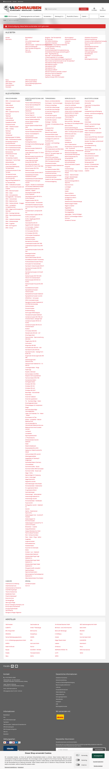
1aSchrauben (9, 624)
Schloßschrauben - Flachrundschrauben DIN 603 (33, 256)
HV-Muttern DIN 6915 (31, 331)
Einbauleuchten (49, 128)
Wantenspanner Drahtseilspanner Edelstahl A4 (34, 575)
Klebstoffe (87, 135)
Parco (81, 646)
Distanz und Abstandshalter (52, 101)
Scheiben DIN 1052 (30, 384)
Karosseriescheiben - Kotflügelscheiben (31, 381)
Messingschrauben (30, 253)
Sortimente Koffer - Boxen (32, 466)
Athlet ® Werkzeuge (35, 627)
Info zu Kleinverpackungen (9, 719)
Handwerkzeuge (69, 168)
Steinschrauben (29, 306)
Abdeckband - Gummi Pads (13, 160)
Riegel (27, 407)
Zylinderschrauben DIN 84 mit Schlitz (33, 321)
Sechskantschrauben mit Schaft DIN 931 (34, 273)
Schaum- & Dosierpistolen (92, 164)
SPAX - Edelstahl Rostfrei (12, 111)
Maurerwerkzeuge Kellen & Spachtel (72, 181)
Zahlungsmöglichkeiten (61, 697)
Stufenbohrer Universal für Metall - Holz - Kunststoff (74, 147)
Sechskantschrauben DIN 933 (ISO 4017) (33, 269)
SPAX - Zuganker (10, 223)
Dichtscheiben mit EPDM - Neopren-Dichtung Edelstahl (33, 375)
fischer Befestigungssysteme (13, 637)
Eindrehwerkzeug (30, 310)
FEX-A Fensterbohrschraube (13, 145)
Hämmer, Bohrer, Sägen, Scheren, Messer (74, 171)
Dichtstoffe (88, 103)
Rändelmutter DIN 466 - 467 (32, 333)
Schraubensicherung (90, 145)
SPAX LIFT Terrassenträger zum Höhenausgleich (53, 154)
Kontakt (15, 1)
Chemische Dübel (89, 101)
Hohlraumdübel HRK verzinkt (33, 454)
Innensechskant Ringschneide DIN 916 (34, 207)
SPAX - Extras (9, 228)
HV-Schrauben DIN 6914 (31, 231)
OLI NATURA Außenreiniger (52, 107)
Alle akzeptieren (98, 756)
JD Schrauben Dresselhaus (32, 235)
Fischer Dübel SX (29, 113)
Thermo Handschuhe (11, 592)
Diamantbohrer (69, 138)
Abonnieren (99, 750)
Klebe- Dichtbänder (90, 130)
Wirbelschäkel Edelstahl (31, 554)
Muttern (27, 328)
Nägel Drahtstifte (30, 479)
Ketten (27, 550)
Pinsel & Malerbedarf (11, 596)
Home (4, 20)
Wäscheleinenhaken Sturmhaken (34, 578)
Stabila (7, 653)
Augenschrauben (30, 541)
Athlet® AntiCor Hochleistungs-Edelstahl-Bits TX (73, 108)
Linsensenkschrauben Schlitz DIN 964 (34, 250)
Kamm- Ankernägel (30, 477)
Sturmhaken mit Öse (30, 417)
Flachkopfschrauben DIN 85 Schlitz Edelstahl (32, 193)
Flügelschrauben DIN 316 (31, 200)
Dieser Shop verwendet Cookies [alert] (38, 753)
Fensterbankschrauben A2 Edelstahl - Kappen (32, 189)
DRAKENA (8, 634)
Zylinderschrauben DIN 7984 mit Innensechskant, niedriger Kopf (34, 317)
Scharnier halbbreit (30, 397)
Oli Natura (57, 646)
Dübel (26, 444)
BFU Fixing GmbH (10, 631)
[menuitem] (11, 16)
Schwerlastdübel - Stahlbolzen (33, 501)
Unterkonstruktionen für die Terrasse (13, 171)
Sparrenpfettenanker (31, 435)
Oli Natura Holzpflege (51, 105)
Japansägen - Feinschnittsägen (73, 214)
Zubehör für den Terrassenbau (53, 179)
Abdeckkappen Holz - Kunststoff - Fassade (34, 516)
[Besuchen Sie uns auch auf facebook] (12, 666)
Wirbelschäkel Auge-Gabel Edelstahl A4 (32, 561)
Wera (7, 656)
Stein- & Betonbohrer (70, 144)
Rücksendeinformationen (62, 689)
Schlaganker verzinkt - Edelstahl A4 (34, 506)
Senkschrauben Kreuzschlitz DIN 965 (34, 284)
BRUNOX (82, 631)
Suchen (83, 9)
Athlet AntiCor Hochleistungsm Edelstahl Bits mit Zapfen (73, 112)
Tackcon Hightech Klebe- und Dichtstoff (93, 150)
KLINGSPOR (83, 640)
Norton (32, 646)
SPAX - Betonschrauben (12, 191)
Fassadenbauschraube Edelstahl (34, 178)
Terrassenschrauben (50, 163)
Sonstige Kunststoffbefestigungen (34, 144)
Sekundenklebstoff (90, 153)
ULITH (56, 653)
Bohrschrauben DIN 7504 (32, 168)
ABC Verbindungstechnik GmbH (88, 624)
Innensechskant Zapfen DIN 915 (33, 214)
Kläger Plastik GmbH (60, 640)
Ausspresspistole (89, 158)
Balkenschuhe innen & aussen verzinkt (33, 428)
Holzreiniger (88, 122)
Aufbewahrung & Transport (72, 101)
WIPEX (56, 656)
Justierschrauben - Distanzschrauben (30, 238)
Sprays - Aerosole (89, 168)
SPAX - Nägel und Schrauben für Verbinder (14, 210)
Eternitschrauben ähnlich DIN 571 (34, 172)
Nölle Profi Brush (10, 646)
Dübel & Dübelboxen (30, 446)
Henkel (57, 637)
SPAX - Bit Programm (11, 225)
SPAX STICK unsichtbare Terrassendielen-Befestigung (53, 158)
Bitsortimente (68, 119)
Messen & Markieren (70, 195)
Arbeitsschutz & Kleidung (12, 583)
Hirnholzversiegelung (50, 181)
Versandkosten (59, 699)
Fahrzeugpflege (10, 600)
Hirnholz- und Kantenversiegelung (94, 113)
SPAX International (85, 649)
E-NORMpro (58, 634)
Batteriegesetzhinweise (61, 706)
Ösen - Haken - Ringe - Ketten (33, 537)
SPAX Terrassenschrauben (52, 161)
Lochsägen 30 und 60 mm (52, 139)
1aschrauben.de (34, 624)
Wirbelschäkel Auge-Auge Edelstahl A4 (32, 557)
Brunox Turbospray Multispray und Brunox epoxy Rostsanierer (15, 605)
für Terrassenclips (10, 182)
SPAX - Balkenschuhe (11, 201)
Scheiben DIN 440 (30, 388)
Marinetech (83, 643)
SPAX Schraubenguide (8, 727)
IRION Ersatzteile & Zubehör (72, 164)
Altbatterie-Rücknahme (61, 677)
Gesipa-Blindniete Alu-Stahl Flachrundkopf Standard (32, 532)
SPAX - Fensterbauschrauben (13, 139)
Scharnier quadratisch (31, 399)
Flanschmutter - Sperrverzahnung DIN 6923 (34, 338)
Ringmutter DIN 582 (30, 345)
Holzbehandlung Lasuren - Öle (93, 128)
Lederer (57, 643)
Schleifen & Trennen (70, 220)
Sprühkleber (88, 147)
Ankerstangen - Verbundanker (33, 494)
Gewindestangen (30, 492)
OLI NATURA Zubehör (51, 120)
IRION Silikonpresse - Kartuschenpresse (70, 161)
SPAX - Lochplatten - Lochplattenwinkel (11, 206)
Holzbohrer (68, 140)
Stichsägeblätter (69, 212)
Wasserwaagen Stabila (71, 203)
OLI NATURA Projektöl (51, 115)
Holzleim (87, 120)
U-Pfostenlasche (30, 438)
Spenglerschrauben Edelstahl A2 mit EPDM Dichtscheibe (34, 303)
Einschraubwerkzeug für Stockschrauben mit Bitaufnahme (74, 128)
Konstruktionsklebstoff (91, 139)
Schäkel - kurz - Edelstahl (32, 552)
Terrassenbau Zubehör (12, 158)
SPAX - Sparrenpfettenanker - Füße (14, 216)
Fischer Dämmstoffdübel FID (32, 105)
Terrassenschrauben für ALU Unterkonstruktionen (53, 172)
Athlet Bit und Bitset (70, 105)
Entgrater (67, 166)
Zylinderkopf (9, 135)
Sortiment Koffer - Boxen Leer (33, 471)
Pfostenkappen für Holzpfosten (33, 405)
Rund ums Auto (10, 598)
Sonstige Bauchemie (31, 142)
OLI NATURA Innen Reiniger (52, 109)
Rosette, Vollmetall (30, 372)
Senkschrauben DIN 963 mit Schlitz (32, 280)
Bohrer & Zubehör (69, 136)
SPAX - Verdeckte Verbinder (13, 219)
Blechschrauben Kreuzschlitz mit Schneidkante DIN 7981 (34, 157)
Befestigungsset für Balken (13, 137)
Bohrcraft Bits (69, 125)
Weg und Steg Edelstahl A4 (13, 180)
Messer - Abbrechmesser (72, 175)
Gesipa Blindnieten (30, 529)
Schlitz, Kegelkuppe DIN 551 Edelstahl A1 (32, 219)
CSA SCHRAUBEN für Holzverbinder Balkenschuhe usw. (34, 424)
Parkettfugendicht (90, 126)
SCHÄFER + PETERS (35, 649)
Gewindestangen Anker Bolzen (33, 483)
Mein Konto (20, 1)
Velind (81, 653)
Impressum (58, 701)
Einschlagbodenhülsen (31, 403)
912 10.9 (27, 586)
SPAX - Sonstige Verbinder (13, 213)
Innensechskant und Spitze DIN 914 (33, 211)
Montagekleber (89, 143)
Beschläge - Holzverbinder (32, 392)
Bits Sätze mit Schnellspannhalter (74, 123)
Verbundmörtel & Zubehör (92, 156)
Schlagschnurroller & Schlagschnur (70, 198)
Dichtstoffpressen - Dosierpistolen (74, 150)
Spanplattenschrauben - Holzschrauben (31, 290)
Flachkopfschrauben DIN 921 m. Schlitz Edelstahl (33, 197)
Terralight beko (49, 130)
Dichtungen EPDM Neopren (32, 312)
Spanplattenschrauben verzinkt (33, 296)
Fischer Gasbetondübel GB (32, 119)
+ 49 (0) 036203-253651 (10, 677)
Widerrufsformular (60, 694)
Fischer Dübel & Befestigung (32, 102)
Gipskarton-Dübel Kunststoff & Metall (33, 451)
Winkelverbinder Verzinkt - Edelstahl (32, 440)
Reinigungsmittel (89, 162)
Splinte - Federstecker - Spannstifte (31, 512)
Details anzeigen (98, 766)
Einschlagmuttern (30, 335)
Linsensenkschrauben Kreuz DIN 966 (34, 246)
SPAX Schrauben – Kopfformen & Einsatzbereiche (14, 724)
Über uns (5, 731)
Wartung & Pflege (10, 602)
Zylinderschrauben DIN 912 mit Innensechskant (33, 325)
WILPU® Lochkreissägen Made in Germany (73, 217)
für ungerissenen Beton (31, 488)
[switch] (78, 755)
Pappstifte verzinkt (30, 481)
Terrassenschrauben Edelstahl (33, 315)
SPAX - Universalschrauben (13, 101)
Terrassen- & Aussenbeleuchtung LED (54, 125)
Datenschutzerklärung (61, 680)
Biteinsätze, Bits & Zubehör (72, 103)
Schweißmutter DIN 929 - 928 (33, 347)
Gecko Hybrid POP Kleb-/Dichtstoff (94, 137)
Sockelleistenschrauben (31, 287)
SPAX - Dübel (9, 193)
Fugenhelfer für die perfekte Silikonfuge (92, 106)
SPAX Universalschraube (31, 300)
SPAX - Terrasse (10, 156)
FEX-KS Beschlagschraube (13, 150)
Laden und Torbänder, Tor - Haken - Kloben (34, 414)
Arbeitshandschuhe (11, 586)
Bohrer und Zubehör (11, 164)
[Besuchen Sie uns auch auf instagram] (16, 666)
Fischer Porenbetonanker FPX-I (33, 131)
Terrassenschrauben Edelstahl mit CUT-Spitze (54, 166)
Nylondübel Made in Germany (33, 462)
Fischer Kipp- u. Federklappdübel (34, 129)
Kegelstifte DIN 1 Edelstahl (32, 225)
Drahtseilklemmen (30, 543)
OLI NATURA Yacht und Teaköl (53, 118)
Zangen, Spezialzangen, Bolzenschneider (71, 177)
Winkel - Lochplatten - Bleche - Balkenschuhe (33, 420)
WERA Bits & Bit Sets (70, 134)
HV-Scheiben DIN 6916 (31, 233)
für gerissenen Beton (31, 490)
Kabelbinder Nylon (10, 594)
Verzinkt (27, 509)
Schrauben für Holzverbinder (33, 264)
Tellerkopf (8, 109)
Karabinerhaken (29, 545)
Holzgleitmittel (89, 118)
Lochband (28, 431)
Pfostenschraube (10, 124)
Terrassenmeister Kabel (51, 134)
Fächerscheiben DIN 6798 (32, 378)
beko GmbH (83, 627)
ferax (81, 634)
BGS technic (33, 631)
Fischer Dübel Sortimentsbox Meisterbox (33, 110)
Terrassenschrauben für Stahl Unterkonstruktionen (53, 176)
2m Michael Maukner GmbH (62, 624)
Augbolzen (28, 539)
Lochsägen (68, 187)
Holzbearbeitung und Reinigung (93, 111)
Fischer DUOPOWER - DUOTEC (33, 117)
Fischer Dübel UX (29, 115)
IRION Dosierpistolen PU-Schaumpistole (71, 157)
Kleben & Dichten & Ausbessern (93, 132)
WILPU (32, 656)
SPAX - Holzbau (10, 129)
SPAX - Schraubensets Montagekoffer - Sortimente (13, 196)
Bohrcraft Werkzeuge (61, 631)
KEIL (31, 640)
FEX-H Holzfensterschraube (13, 147)
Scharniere (28, 394)
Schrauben (28, 146)
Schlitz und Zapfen (30, 217)
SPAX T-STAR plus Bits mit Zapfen (74, 131)
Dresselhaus (33, 634)
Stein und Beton (69, 193)
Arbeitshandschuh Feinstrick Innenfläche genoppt (13, 588)
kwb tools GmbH (34, 643)
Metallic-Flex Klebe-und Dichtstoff (94, 141)
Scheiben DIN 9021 (30, 390)
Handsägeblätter (69, 210)
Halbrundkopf (9, 105)
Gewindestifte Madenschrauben (34, 204)
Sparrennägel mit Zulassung (33, 475)
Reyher (7, 649)
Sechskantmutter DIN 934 (32, 349)
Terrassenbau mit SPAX (51, 147)
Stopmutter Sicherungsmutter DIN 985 (34, 356)
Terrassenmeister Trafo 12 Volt (53, 136)
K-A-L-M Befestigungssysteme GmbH (16, 640)
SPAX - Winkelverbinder (12, 221)
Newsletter (6, 734)
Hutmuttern (28, 343)
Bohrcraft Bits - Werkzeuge (72, 121)
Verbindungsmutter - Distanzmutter (30, 360)
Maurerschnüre (69, 185)
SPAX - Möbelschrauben (12, 126)
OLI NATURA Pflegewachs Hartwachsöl (52, 112)
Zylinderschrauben (30, 583)
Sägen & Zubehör (69, 206)
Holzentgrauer (88, 115)
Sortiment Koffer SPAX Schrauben (34, 468)
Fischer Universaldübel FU (32, 133)
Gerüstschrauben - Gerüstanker (34, 202)
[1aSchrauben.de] (22, 9)
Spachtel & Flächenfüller (91, 166)
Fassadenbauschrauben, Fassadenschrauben (32, 175)
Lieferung (58, 687)
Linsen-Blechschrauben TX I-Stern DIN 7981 (34, 153)
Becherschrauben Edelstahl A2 (33, 148)
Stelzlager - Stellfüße (51, 122)
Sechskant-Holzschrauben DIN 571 (34, 266)
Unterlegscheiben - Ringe (32, 367)
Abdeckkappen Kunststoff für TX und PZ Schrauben (34, 523)
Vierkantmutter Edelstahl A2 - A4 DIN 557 (34, 364)
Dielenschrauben (29, 170)
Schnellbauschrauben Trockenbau (34, 259)
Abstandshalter (10, 162)
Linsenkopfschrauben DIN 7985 (33, 243)
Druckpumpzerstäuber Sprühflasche (12, 609)
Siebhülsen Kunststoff (91, 160)
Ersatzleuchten (49, 141)
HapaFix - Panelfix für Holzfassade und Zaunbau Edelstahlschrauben (34, 185)
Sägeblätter (68, 208)
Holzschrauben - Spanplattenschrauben (31, 136)
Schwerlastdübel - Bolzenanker (33, 486)
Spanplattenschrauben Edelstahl (34, 294)
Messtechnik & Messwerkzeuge (73, 201)
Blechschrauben (29, 150)
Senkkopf (8, 103)
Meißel (66, 191)
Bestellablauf (6, 715)
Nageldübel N (29, 140)
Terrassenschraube (11, 174)
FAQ (4, 717)
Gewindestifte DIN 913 (31, 223)
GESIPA (32, 637)
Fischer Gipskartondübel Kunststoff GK (31, 122)
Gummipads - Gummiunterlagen (53, 103)
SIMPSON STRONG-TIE (61, 649)
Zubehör (67, 189)
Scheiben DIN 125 (30, 386)
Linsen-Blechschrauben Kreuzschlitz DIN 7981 (31, 161)
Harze (86, 109)
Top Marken (6, 722)
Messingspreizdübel (30, 456)
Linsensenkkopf (10, 107)
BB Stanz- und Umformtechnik (63, 627)
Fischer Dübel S (29, 107)
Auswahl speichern (98, 761)
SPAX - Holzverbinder (11, 199)
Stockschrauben (29, 308)
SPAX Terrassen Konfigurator (10, 729)
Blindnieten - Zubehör (31, 527)
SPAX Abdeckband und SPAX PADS (54, 149)
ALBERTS (8, 627)
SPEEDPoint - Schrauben (32, 298)
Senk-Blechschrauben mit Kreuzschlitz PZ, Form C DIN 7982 (34, 165)
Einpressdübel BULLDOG (31, 448)
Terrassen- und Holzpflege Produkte (52, 144)
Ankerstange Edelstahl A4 (32, 496)
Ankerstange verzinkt (31, 498)
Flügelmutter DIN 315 (30, 341)
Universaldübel (29, 464)
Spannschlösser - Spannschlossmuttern (31, 571)
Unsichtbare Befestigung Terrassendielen (12, 167)
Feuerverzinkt (29, 503)
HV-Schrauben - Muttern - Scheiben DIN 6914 (32, 228)
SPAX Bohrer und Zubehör (52, 151)
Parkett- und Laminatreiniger (92, 124)
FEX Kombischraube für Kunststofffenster (12, 142)
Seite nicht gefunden (13, 20)
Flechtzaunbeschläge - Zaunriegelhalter (31, 410)
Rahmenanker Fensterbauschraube (11, 152)
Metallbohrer (68, 142)
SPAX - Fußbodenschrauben (13, 184)
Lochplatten (28, 433)
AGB (57, 704)
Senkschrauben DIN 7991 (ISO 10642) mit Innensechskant (33, 277)
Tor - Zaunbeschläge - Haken (33, 401)
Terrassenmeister (35, 653)
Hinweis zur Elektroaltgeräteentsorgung (65, 682)
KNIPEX (7, 643)
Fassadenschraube (11, 122)
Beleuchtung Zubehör (51, 132)
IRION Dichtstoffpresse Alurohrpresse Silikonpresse (72, 153)
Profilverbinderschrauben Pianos (34, 261)
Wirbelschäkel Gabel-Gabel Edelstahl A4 (32, 565)
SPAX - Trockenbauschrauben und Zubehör (15, 187)
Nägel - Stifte (29, 473)
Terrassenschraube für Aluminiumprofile (12, 177)
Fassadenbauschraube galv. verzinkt (32, 181)
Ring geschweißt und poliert (32, 568)
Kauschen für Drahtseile (31, 548)
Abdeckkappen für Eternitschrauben (30, 519)
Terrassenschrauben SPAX (52, 169)
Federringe (28, 369)
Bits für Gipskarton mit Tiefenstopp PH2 (71, 116)
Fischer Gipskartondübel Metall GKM (33, 126)
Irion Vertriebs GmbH (85, 637)
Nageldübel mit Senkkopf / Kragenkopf (32, 459)
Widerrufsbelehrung (60, 692)
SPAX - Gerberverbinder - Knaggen (15, 203)
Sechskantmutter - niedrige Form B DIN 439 (34, 352)
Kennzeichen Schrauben (31, 241)
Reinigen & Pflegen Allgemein (13, 612)
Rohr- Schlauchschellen (31, 535)
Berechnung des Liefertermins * (63, 685)
